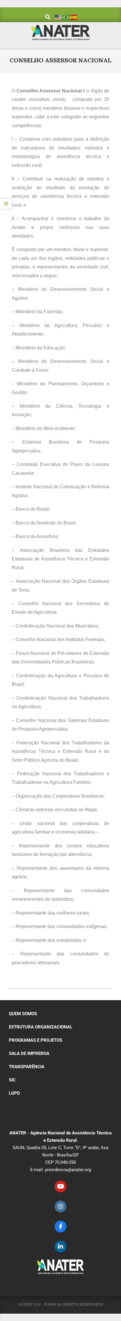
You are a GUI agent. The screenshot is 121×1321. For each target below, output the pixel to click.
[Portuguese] (66, 17)
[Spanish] (74, 17)
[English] (58, 17)
